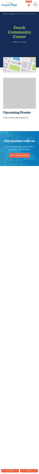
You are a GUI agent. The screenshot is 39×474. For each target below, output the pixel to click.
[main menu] (35, 4)
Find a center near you (19, 155)
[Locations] (29, 5)
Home (5, 14)
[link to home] (9, 5)
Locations (12, 14)
